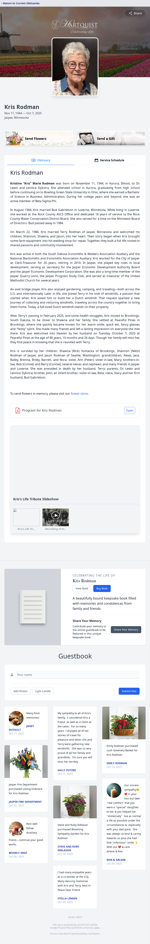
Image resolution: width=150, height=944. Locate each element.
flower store (79, 394)
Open (130, 410)
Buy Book (102, 588)
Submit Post (129, 691)
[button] (26, 761)
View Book (82, 588)
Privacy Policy (65, 927)
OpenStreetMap (79, 933)
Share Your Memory (126, 629)
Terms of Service (84, 927)
